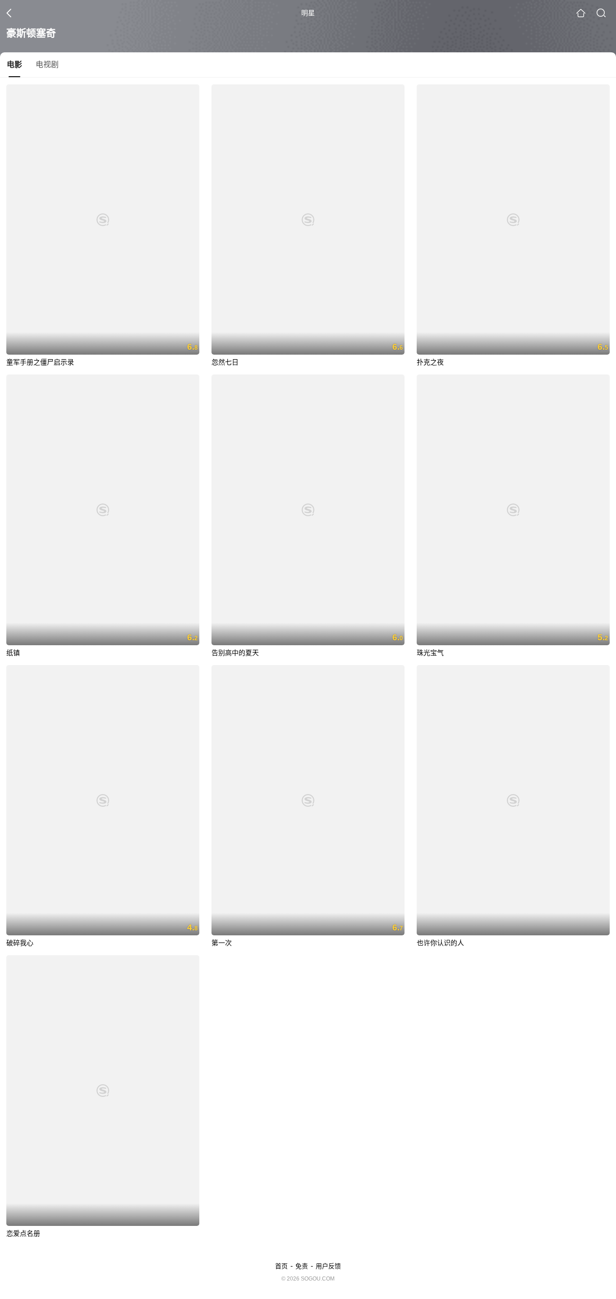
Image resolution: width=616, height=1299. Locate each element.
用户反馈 (328, 1266)
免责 (301, 1266)
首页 (281, 1266)
